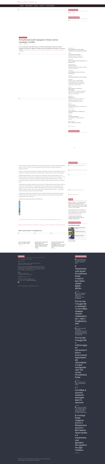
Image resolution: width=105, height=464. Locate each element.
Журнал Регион (26, 44)
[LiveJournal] (42, 211)
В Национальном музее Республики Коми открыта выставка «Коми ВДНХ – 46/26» (81, 277)
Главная (22, 5)
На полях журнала (50, 5)
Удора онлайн (44, 50)
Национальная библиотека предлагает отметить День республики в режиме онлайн (42, 225)
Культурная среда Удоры (29, 50)
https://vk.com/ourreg (31, 280)
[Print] (42, 214)
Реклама (36, 5)
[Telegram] (42, 207)
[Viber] (42, 210)
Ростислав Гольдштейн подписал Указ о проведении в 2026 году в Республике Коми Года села (58, 244)
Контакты (41, 5)
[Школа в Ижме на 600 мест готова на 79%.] (26, 233)
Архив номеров (28, 5)
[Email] (42, 213)
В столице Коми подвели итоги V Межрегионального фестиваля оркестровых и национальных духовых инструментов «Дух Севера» (81, 432)
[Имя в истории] (71, 12)
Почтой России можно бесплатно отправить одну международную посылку (39, 219)
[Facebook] (42, 204)
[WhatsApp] (42, 208)
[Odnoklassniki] (42, 203)
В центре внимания (22, 37)
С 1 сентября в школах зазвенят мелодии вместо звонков (80, 395)
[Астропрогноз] (76, 165)
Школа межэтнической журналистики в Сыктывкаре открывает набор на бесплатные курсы (41, 244)
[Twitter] (42, 206)
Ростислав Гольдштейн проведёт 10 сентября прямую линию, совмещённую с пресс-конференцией (81, 312)
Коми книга (37, 50)
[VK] (42, 201)
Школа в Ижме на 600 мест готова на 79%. (24, 242)
